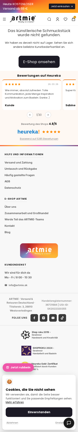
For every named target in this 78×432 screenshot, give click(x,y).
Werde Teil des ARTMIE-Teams (24, 219)
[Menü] (4, 19)
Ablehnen (12, 422)
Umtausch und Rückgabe (21, 168)
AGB (7, 181)
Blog (7, 232)
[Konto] (57, 19)
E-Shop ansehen (39, 61)
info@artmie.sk (18, 285)
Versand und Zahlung (18, 162)
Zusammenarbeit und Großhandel (26, 213)
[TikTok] (62, 318)
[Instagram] (43, 318)
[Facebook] (34, 318)
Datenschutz (13, 187)
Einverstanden (39, 412)
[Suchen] (49, 19)
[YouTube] (53, 318)
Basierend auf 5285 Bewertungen (39, 138)
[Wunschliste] (65, 19)
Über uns (10, 206)
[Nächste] (48, 115)
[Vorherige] (30, 115)
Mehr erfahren (15, 402)
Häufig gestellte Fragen (20, 175)
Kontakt (10, 225)
